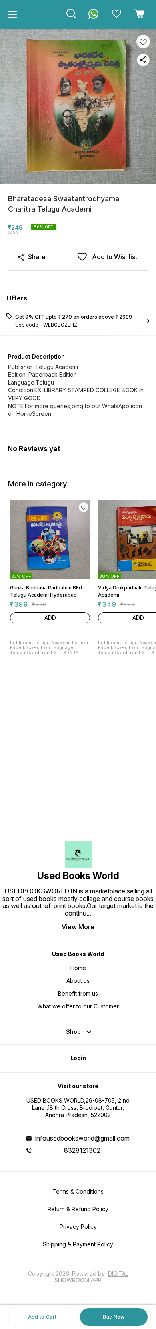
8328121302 (82, 1150)
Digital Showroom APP (91, 1276)
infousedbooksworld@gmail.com (82, 1138)
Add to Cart (42, 1317)
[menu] (12, 14)
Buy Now (113, 1317)
